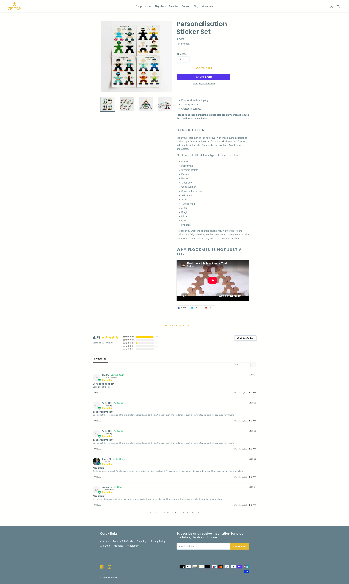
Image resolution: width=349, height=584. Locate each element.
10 (192, 512)
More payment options (204, 83)
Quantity (181, 54)
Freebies (118, 545)
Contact (104, 541)
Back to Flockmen (176, 325)
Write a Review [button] (246, 338)
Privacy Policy (158, 541)
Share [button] (98, 393)
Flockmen (112, 577)
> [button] (198, 512)
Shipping (141, 541)
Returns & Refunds (123, 541)
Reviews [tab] (98, 358)
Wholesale (133, 545)
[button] (250, 393)
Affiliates (105, 545)
